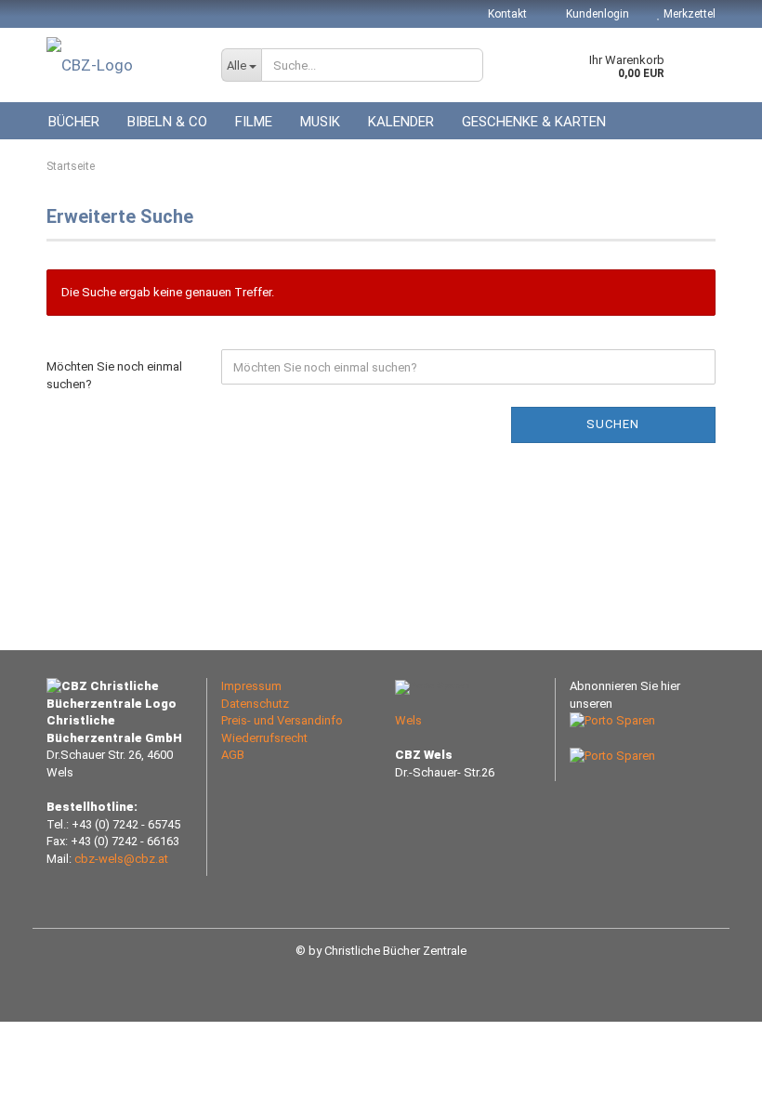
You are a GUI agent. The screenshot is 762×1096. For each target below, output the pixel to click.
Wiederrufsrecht (264, 738)
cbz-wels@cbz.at (121, 859)
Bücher (73, 121)
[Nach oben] (711, 1068)
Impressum (251, 686)
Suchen (612, 424)
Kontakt (507, 13)
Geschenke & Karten (534, 121)
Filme (253, 121)
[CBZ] (119, 65)
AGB (232, 755)
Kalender (401, 121)
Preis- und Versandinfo (282, 720)
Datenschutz (255, 704)
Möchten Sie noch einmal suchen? (114, 375)
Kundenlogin (596, 13)
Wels (408, 720)
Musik (320, 121)
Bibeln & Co (167, 121)
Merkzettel (688, 13)
